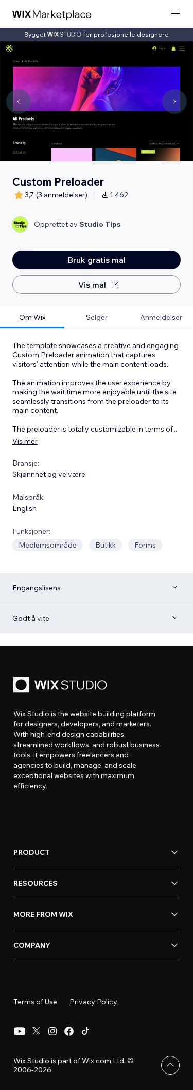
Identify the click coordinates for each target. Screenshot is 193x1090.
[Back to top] (170, 1065)
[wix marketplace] (52, 14)
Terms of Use (35, 1001)
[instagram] (52, 1031)
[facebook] (69, 1031)
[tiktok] (85, 1031)
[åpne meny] (175, 14)
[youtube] (19, 1031)
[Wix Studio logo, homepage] (61, 686)
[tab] (32, 317)
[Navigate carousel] (18, 101)
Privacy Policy (93, 1001)
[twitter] (36, 1031)
